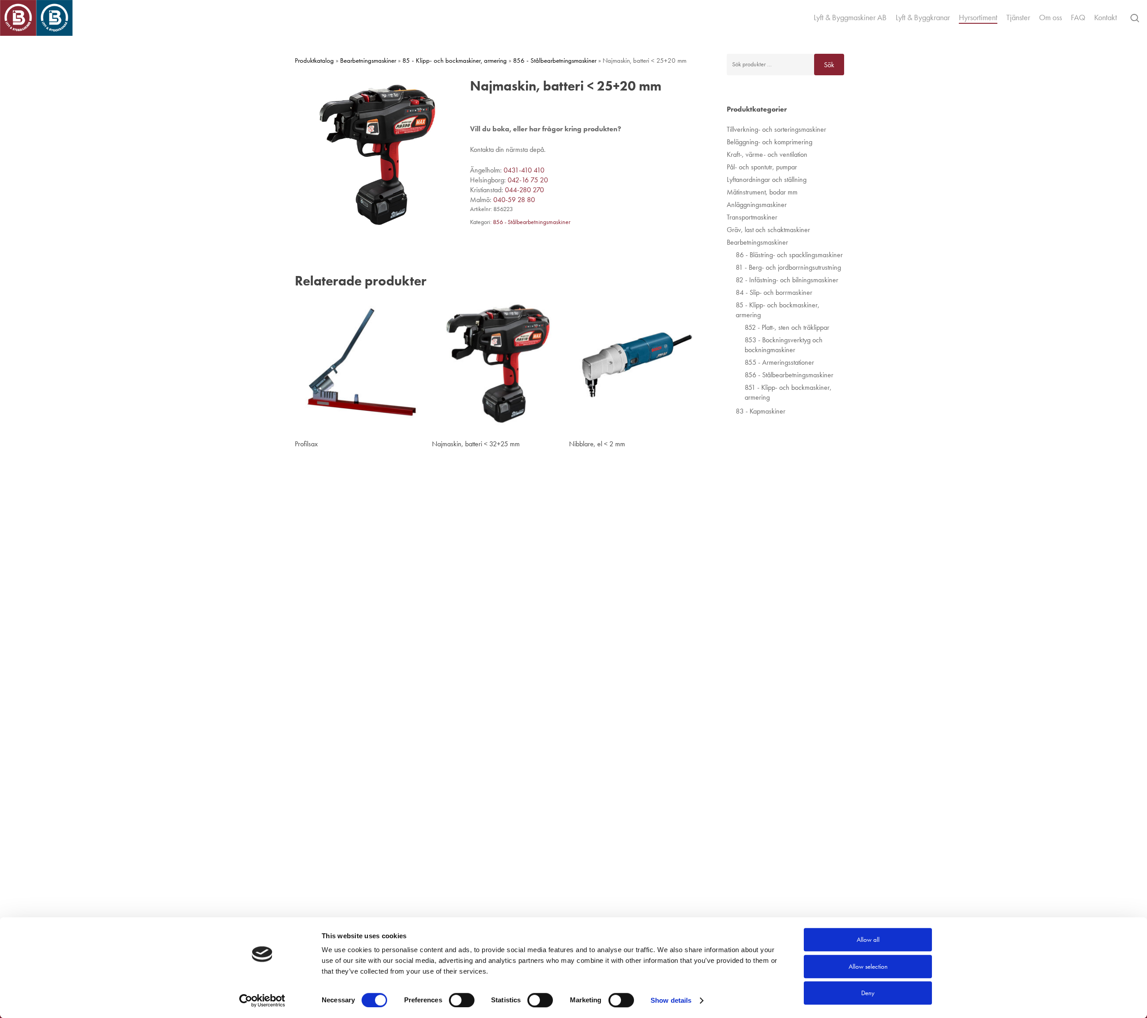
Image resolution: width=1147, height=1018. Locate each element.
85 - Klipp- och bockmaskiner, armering (454, 60)
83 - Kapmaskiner (760, 411)
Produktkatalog (314, 60)
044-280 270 (524, 189)
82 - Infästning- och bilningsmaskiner (787, 280)
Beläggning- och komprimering (769, 142)
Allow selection (868, 966)
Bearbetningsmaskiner (368, 60)
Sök (829, 64)
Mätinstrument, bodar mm (762, 192)
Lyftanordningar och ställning (766, 179)
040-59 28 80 (514, 199)
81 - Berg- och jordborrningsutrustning (788, 267)
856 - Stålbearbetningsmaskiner (554, 60)
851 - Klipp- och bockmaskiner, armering (788, 392)
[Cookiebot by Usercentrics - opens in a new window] (262, 1000)
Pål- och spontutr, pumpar (762, 167)
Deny (868, 993)
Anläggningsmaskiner (757, 204)
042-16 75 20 (528, 180)
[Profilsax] (361, 365)
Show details (671, 1000)
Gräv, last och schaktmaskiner (768, 229)
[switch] (461, 1000)
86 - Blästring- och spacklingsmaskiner (789, 254)
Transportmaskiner (752, 217)
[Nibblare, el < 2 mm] (635, 365)
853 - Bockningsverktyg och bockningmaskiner (784, 345)
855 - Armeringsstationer (779, 362)
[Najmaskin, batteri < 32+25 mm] (498, 365)
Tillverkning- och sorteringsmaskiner (776, 129)
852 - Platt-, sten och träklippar (787, 327)
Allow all (868, 940)
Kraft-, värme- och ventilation (767, 154)
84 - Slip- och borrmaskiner (774, 292)
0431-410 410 (524, 170)
